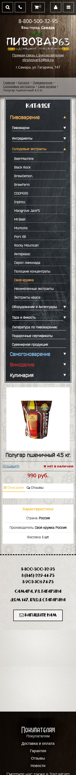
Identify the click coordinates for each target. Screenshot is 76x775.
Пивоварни (20, 128)
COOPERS (21, 193)
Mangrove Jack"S (27, 210)
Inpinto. (20, 202)
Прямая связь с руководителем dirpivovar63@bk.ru (38, 57)
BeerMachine (24, 158)
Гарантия (38, 751)
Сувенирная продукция (30, 344)
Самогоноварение (30, 354)
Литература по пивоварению (34, 327)
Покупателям (38, 736)
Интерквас (22, 254)
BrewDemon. (23, 176)
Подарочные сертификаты (32, 336)
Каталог (24, 83)
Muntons (21, 228)
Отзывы (36, 487)
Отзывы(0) (11, 466)
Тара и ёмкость (24, 317)
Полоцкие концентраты (32, 271)
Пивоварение (43, 83)
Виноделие (22, 364)
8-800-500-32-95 (38, 21)
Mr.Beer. (20, 219)
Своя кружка (47, 86)
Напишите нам (40, 615)
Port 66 (20, 236)
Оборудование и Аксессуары (34, 307)
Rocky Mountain (26, 245)
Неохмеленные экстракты (34, 288)
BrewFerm (22, 184)
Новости (38, 766)
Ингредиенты (22, 138)
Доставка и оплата (38, 743)
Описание (15, 487)
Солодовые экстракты (19, 86)
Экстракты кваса (27, 297)
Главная (9, 83)
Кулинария (22, 375)
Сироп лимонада (27, 262)
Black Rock (22, 167)
